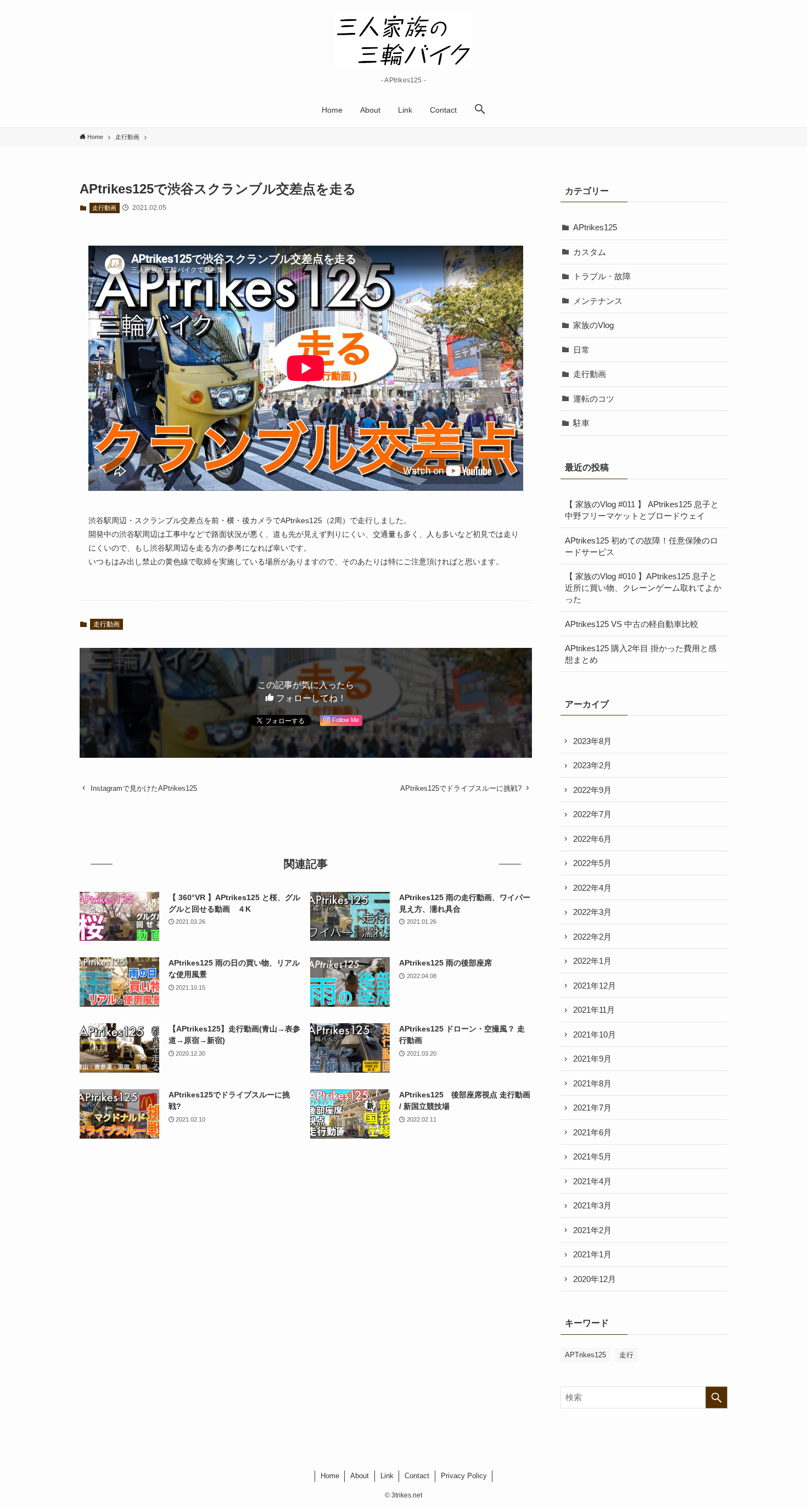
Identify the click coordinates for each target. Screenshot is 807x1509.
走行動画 (104, 207)
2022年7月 (592, 814)
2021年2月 (592, 1230)
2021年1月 (592, 1254)
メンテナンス (598, 301)
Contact (417, 1476)
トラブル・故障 (602, 276)
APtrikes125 (595, 227)
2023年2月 (592, 765)
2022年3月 (592, 912)
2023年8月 (592, 741)
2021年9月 (592, 1058)
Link (387, 1476)
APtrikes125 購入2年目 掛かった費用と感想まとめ (640, 653)
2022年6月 (592, 839)
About (359, 1476)
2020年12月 (594, 1279)
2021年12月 (594, 985)
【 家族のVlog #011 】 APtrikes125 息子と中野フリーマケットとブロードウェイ (642, 510)
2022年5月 (592, 863)
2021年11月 (594, 1009)
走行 (626, 1355)
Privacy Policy (464, 1476)
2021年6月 (592, 1132)
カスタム (589, 252)
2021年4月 (592, 1181)
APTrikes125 (585, 1355)
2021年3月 (592, 1205)
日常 (581, 349)
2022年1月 (592, 961)
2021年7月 (592, 1107)
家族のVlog (593, 325)
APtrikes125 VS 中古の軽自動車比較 (631, 624)
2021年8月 (592, 1083)
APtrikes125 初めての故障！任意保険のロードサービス (641, 546)
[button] (480, 109)
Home (330, 1476)
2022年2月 (592, 936)
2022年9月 (592, 790)
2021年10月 (594, 1034)
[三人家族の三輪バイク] (403, 40)
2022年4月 (592, 887)
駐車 (581, 423)
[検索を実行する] (716, 1397)
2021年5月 (592, 1156)
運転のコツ (593, 398)
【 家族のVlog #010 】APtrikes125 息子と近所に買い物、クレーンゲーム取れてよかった (643, 588)
